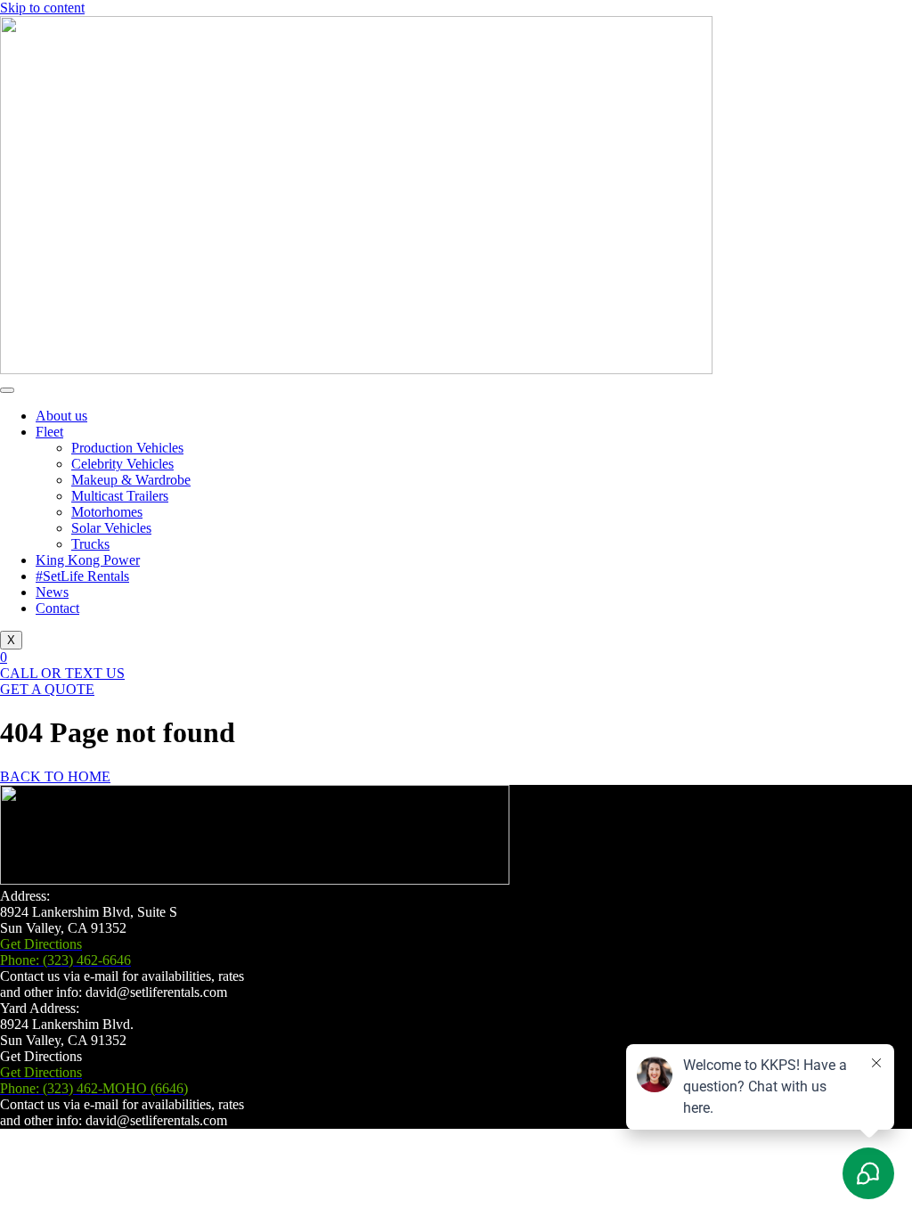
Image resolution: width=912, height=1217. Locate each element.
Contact (57, 608)
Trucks (90, 543)
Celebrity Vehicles (122, 463)
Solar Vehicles (111, 527)
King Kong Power (88, 560)
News (52, 592)
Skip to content (42, 7)
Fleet (49, 431)
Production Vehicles (127, 447)
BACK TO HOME (55, 776)
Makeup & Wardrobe (131, 479)
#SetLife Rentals (82, 576)
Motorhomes (106, 511)
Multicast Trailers (119, 495)
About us (61, 415)
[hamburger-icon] (7, 390)
